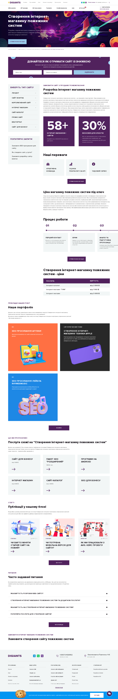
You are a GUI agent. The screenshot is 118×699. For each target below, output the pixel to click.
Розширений (75, 673)
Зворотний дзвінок (104, 9)
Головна (25, 2)
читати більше (59, 624)
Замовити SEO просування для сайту (24, 147)
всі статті (59, 562)
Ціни (73, 8)
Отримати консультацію (17, 41)
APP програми (24, 8)
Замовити (33, 669)
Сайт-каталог (18, 112)
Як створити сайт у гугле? (22, 152)
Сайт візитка (18, 98)
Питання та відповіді (47, 2)
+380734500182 (66, 655)
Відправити (89, 72)
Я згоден (96, 695)
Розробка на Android (98, 673)
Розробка (57, 676)
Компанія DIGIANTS (12, 49)
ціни (32, 673)
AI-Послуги (82, 8)
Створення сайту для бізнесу (33, 49)
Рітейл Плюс (75, 680)
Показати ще (59, 687)
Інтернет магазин (20, 108)
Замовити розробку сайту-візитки (22, 157)
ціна (35, 680)
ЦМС (54, 680)
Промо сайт (17, 117)
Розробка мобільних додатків (100, 669)
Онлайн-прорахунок (62, 8)
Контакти (65, 2)
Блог (39, 2)
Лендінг (15, 93)
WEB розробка (12, 8)
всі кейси (58, 428)
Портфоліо (49, 8)
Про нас (10, 669)
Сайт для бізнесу (19, 127)
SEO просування (37, 8)
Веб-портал (17, 122)
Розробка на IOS (97, 676)
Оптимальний (75, 669)
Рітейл (73, 676)
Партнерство (58, 2)
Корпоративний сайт (21, 103)
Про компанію (33, 2)
